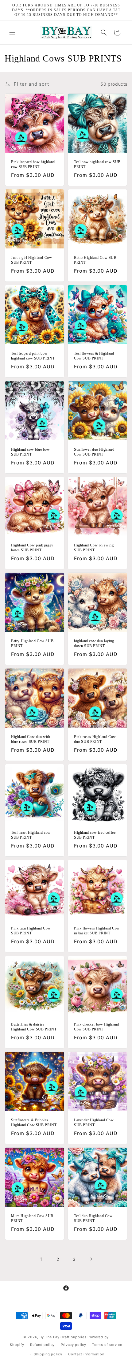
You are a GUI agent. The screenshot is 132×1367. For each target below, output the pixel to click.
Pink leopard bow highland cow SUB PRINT (33, 164)
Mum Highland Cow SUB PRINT (32, 1218)
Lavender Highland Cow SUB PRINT (94, 1122)
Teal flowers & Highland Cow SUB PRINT (94, 355)
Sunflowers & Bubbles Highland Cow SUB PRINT (33, 1122)
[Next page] (91, 1259)
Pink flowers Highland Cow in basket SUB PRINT (97, 930)
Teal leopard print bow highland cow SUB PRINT (33, 355)
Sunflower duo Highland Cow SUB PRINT (94, 451)
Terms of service (107, 1345)
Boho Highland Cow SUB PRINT (95, 260)
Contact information (86, 1354)
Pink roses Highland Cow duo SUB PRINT (95, 739)
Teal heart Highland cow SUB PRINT (31, 835)
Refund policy (42, 1345)
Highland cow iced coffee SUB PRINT (94, 835)
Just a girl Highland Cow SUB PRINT (31, 260)
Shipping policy (48, 1354)
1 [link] (41, 1259)
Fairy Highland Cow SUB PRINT (32, 643)
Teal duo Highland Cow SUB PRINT (93, 1218)
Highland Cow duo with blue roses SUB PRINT (30, 739)
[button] (12, 32)
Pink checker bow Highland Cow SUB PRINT (96, 1026)
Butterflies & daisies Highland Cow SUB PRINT (33, 1026)
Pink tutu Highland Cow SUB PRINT (31, 930)
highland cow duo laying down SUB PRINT (94, 643)
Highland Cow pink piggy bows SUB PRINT (32, 547)
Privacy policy (73, 1345)
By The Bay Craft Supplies (63, 1337)
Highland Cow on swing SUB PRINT (94, 547)
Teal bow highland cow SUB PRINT (97, 164)
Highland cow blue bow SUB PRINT (30, 451)
